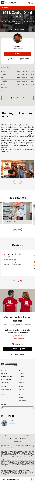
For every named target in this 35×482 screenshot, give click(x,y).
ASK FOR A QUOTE (6, 7)
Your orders (22, 394)
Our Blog (21, 376)
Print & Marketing (6, 379)
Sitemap (7, 435)
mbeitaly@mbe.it (5, 474)
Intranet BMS (23, 438)
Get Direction (25, 58)
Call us (11, 58)
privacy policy (19, 435)
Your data (21, 392)
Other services (5, 382)
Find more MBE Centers (17, 29)
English (4, 408)
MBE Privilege (22, 400)
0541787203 (19, 336)
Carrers (21, 379)
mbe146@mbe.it (19, 338)
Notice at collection (11, 479)
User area (21, 389)
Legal (12, 435)
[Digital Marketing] (17, 441)
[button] (32, 3)
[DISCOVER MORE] (29, 222)
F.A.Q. (2, 392)
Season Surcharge (6, 389)
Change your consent (13, 438)
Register (21, 397)
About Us (21, 382)
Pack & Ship (4, 373)
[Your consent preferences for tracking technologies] (32, 479)
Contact (3, 394)
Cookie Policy (27, 435)
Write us (19, 53)
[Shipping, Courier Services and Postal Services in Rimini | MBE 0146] (9, 2)
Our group (21, 373)
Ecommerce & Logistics (7, 376)
